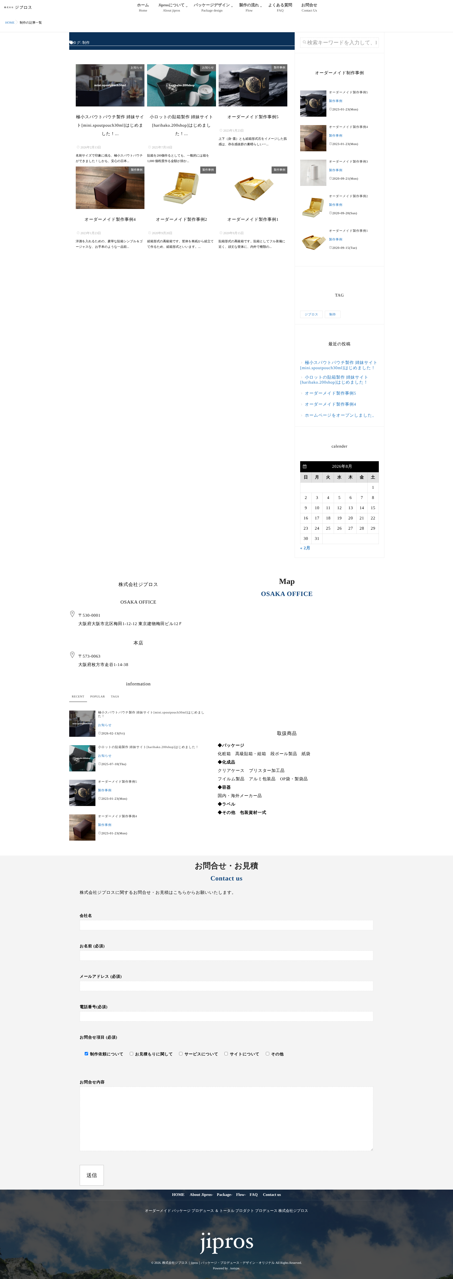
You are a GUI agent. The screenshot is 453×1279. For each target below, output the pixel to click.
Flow (240, 1195)
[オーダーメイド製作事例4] (110, 187)
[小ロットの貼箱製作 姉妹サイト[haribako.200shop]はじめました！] (181, 85)
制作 (332, 314)
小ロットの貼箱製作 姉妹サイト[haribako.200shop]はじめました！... (181, 125)
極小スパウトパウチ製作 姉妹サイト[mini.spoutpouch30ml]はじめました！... (110, 125)
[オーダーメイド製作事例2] (181, 187)
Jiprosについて (171, 7)
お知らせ (137, 67)
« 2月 (305, 548)
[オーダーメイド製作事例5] (253, 85)
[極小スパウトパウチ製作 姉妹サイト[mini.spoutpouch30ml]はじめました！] (110, 85)
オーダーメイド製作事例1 (252, 219)
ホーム (143, 7)
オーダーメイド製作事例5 (252, 117)
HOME (178, 1195)
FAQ (254, 1195)
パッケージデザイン (212, 7)
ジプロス (311, 314)
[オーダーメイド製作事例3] (313, 173)
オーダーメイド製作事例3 (348, 161)
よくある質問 (280, 7)
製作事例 (279, 67)
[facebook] (221, 1225)
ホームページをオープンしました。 (340, 415)
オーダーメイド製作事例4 (110, 219)
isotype (234, 1268)
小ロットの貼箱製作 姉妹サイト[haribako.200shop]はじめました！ (334, 380)
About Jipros (201, 1195)
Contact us (272, 1195)
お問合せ (309, 7)
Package (224, 1195)
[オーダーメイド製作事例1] (253, 187)
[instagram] (231, 1225)
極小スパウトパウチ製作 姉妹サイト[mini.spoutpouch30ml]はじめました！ (339, 365)
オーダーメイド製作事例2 (181, 219)
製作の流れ (249, 7)
